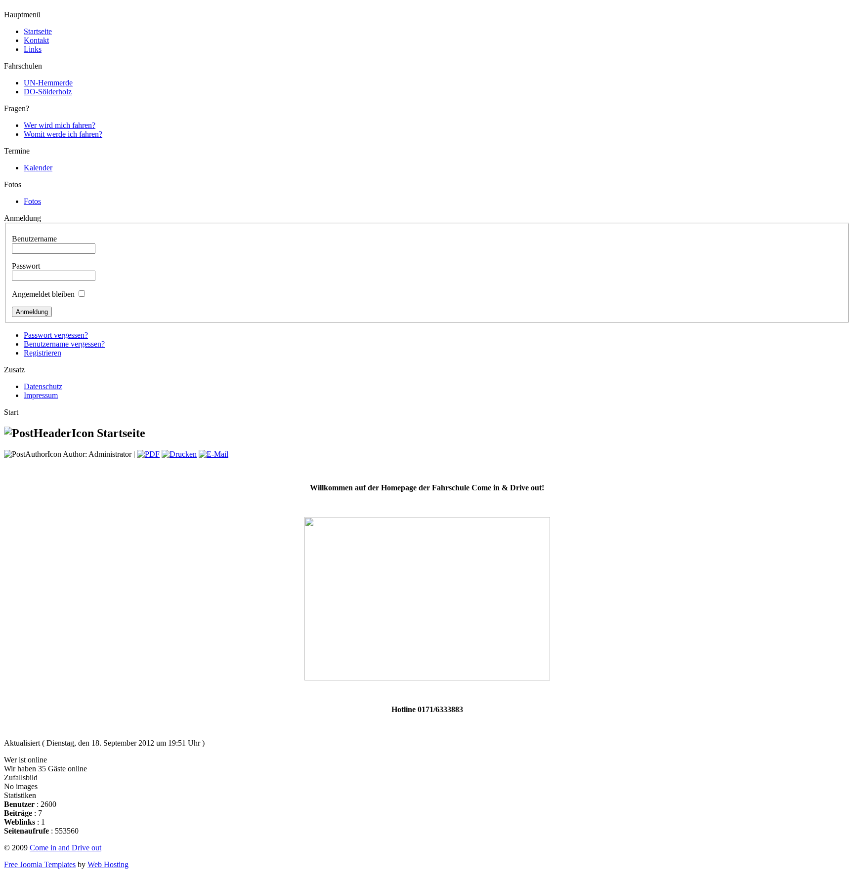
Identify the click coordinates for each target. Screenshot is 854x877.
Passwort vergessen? (56, 335)
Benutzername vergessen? (64, 344)
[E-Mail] (213, 454)
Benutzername (34, 239)
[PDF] (148, 454)
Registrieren (42, 353)
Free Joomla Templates (40, 864)
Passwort (26, 266)
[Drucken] (179, 454)
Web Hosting (107, 864)
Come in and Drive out (65, 847)
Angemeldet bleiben (43, 294)
